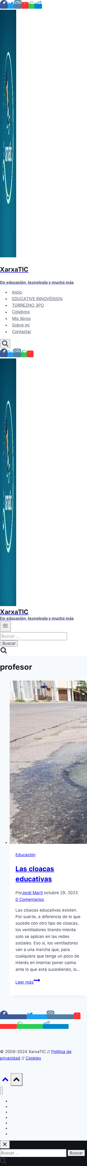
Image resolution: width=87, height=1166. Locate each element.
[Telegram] (38, 6)
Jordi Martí (32, 892)
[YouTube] (25, 6)
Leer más (27, 982)
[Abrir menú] (5, 626)
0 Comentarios (29, 899)
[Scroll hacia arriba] (5, 1080)
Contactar (21, 331)
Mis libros (21, 318)
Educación (25, 854)
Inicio (17, 292)
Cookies (33, 1058)
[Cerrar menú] (1, 1091)
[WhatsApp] (31, 6)
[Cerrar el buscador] (5, 1145)
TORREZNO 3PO (28, 305)
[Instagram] (18, 6)
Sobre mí (20, 325)
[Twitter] (11, 6)
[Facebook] (4, 6)
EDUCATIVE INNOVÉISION (37, 298)
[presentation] (48, 763)
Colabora (21, 312)
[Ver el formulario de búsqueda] (5, 343)
